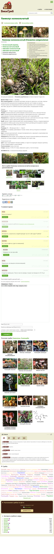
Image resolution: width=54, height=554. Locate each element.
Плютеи (33, 492)
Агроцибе (3, 469)
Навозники (27, 489)
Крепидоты (15, 483)
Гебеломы (44, 474)
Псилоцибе (25, 338)
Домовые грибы (17, 480)
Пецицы (3, 492)
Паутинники (34, 490)
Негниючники (42, 489)
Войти (40, 9)
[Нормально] (12, 195)
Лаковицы (44, 483)
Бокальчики (50, 471)
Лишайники (26, 485)
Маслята (22, 487)
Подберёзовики (41, 492)
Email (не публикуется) (7, 327)
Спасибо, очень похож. (15, 450)
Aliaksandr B (7, 529)
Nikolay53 (6, 523)
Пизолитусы (9, 492)
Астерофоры (34, 469)
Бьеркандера (28, 473)
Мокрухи (50, 487)
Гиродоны (44, 476)
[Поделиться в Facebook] (6, 202)
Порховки (38, 494)
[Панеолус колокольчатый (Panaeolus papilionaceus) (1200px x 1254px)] (25, 31)
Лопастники (8, 487)
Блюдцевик (44, 471)
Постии (43, 494)
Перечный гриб (43, 490)
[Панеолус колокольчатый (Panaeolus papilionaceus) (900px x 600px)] (25, 158)
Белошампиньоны (21, 471)
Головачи (26, 478)
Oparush (6, 520)
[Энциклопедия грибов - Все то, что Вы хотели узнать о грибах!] (7, 7)
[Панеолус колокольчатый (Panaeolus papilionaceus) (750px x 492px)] (9, 158)
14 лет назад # (45, 211)
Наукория (34, 488)
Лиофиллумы (11, 485)
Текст (10, 284)
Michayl (6, 532)
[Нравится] (34, 217)
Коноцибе (50, 481)
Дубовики (30, 480)
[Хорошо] (16, 195)
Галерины (30, 474)
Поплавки (25, 494)
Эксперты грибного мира (12, 516)
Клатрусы (34, 481)
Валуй (33, 473)
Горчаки (31, 478)
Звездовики (49, 480)
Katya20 (6, 526)
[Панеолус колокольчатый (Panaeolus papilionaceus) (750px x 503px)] (41, 32)
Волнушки (41, 473)
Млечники (44, 487)
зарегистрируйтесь (25, 281)
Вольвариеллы (5, 474)
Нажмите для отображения (26, 224)
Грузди (50, 478)
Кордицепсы (8, 483)
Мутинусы (11, 488)
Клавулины (28, 481)
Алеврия (8, 469)
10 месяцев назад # (45, 249)
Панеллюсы (16, 490)
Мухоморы (18, 489)
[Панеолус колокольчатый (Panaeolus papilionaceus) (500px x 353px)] (41, 158)
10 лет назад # (45, 260)
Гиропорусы (50, 476)
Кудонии (39, 483)
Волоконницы (49, 473)
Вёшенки (23, 474)
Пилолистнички (26, 492)
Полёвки (19, 494)
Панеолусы (16, 338)
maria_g (6, 527)
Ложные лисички (44, 485)
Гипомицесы (37, 476)
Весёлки (37, 473)
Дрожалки (24, 480)
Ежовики (36, 480)
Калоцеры (15, 481)
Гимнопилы (28, 476)
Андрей (6, 530)
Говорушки (20, 478)
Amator (6, 524)
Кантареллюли (22, 481)
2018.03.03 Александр (38, 188)
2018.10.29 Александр (18, 190)
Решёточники (22, 496)
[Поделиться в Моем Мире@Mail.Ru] (12, 202)
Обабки (50, 488)
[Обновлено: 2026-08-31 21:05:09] (51, 434)
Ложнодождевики (34, 485)
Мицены (36, 487)
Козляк (38, 481)
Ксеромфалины (22, 483)
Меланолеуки (29, 487)
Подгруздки (50, 492)
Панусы (27, 490)
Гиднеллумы (21, 476)
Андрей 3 (6, 518)
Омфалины (4, 490)
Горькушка (36, 478)
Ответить (5, 217)
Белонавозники (5, 471)
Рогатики (37, 496)
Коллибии (44, 481)
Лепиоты (50, 483)
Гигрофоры (5, 476)
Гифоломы (4, 478)
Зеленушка (3, 481)
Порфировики (32, 494)
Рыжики (43, 496)
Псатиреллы (49, 494)
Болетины (3, 473)
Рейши (16, 496)
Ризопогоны (30, 496)
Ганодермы (37, 474)
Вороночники (14, 474)
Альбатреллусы (15, 469)
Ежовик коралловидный (13, 454)
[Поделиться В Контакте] (4, 202)
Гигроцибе (13, 476)
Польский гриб (13, 494)
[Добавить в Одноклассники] (9, 202)
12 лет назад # (45, 240)
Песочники (50, 490)
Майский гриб (16, 487)
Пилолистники (17, 492)
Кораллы (3, 483)
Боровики (21, 473)
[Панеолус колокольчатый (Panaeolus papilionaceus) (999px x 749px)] (9, 31)
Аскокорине (28, 469)
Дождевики (9, 480)
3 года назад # (45, 270)
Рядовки (49, 496)
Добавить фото (27, 510)
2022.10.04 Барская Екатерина (9, 177)
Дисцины (3, 480)
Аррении (22, 469)
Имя (2, 324)
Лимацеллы (4, 485)
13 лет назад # (45, 231)
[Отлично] (20, 195)
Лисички (18, 485)
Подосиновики (5, 494)
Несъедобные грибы (27, 22)
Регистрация (48, 9)
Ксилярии (33, 483)
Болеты (15, 473)
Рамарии (11, 496)
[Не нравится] (42, 217)
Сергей (5, 521)
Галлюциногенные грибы (11, 22)
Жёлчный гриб (42, 480)
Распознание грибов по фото (14, 503)
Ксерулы (29, 483)
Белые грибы (30, 471)
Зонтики (10, 481)
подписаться (11, 331)
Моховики (4, 489)
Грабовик (41, 478)
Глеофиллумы (11, 478)
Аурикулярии (44, 469)
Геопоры (51, 474)
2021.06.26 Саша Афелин (28, 179)
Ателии (39, 469)
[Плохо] (8, 195)
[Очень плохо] (4, 195)
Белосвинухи (13, 471)
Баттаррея (51, 469)
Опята (10, 490)
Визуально (5, 284)
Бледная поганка (37, 471)
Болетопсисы (10, 473)
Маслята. (11, 446)
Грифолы (46, 478)
